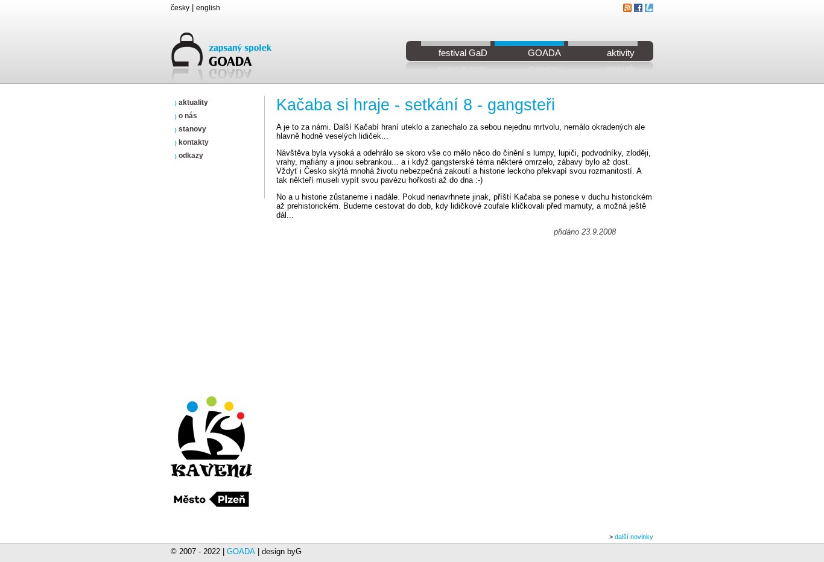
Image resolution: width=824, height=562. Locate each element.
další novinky (634, 536)
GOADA (544, 53)
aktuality (191, 102)
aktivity (621, 53)
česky (180, 8)
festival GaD (463, 53)
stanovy (190, 129)
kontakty (192, 142)
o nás (186, 116)
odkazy (189, 155)
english (208, 8)
